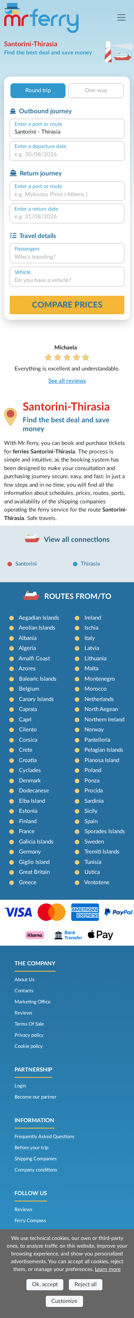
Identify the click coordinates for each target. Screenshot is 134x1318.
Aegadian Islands (39, 618)
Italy (89, 638)
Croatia (27, 760)
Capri (25, 719)
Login (20, 1086)
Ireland (92, 618)
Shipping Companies (36, 1158)
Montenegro (99, 679)
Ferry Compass (30, 1220)
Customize (64, 1301)
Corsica (28, 740)
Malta (91, 668)
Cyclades (30, 770)
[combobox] (67, 132)
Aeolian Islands (37, 628)
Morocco (95, 689)
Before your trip (31, 1147)
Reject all (85, 1284)
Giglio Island (34, 862)
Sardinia (93, 801)
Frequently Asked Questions (44, 1136)
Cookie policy (29, 1046)
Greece (27, 882)
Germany (30, 852)
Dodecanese (34, 791)
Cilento (28, 729)
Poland (92, 770)
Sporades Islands (104, 831)
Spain (91, 821)
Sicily (91, 811)
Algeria (27, 648)
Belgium (29, 689)
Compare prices (67, 305)
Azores (27, 668)
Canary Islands (36, 699)
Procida (93, 791)
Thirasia (90, 564)
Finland (27, 821)
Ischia (91, 628)
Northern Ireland (104, 719)
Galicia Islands (36, 842)
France (27, 831)
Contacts (24, 990)
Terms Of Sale (29, 1024)
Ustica (92, 872)
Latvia (91, 648)
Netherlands (99, 699)
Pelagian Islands (103, 750)
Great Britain (34, 872)
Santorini (26, 564)
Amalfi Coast (34, 658)
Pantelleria (97, 740)
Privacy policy (29, 1035)
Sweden (94, 842)
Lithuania (95, 658)
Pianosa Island (101, 760)
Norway (94, 729)
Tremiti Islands (101, 852)
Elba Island (32, 801)
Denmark (30, 781)
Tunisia (92, 862)
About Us (25, 979)
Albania (27, 638)
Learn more (108, 1269)
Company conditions (36, 1170)
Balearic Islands (38, 679)
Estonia (28, 811)
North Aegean (101, 709)
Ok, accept (45, 1284)
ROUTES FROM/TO (77, 596)
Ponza (91, 781)
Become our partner (36, 1097)
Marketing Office (33, 1002)
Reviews (23, 1013)
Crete (25, 750)
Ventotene (96, 882)
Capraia (28, 709)
